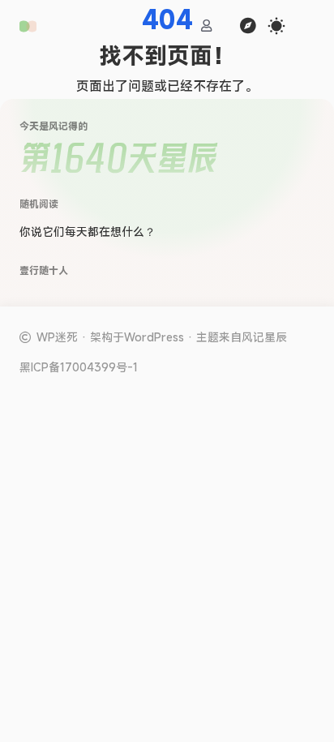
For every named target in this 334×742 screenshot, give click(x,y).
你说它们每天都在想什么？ (87, 231)
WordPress (154, 337)
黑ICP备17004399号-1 (78, 367)
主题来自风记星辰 (241, 337)
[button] (27, 26)
